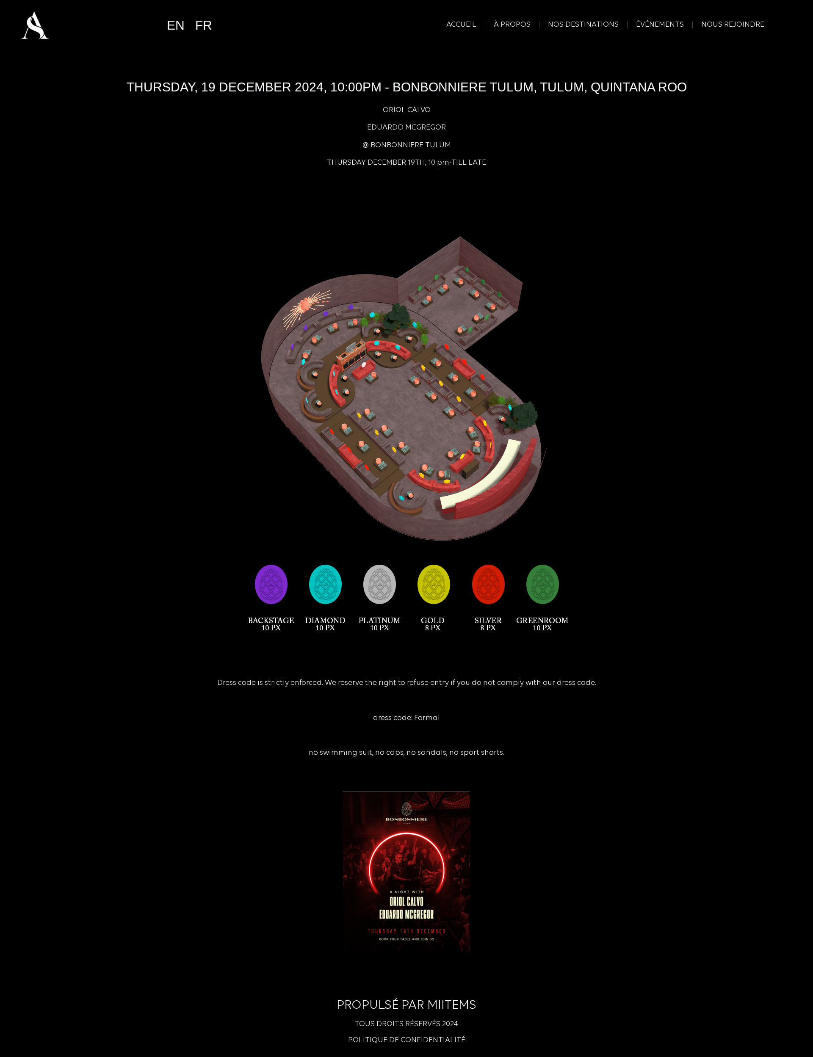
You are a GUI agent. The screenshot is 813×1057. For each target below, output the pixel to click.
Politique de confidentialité (406, 1040)
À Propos (512, 25)
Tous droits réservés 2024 (406, 1024)
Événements (660, 25)
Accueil (461, 25)
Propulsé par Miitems (406, 1005)
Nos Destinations (583, 25)
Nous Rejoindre (732, 25)
